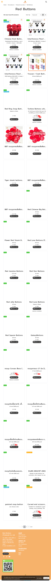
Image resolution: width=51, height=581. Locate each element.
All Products (22, 535)
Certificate (21, 550)
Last (31, 526)
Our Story (21, 542)
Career (20, 546)
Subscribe (5, 553)
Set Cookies (39, 578)
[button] (45, 2)
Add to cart (15, 47)
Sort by (28, 15)
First (20, 526)
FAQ (20, 554)
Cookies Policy (17, 578)
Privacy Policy (9, 578)
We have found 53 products (11, 15)
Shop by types (22, 536)
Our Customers (23, 544)
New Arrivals (22, 538)
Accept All (46, 578)
